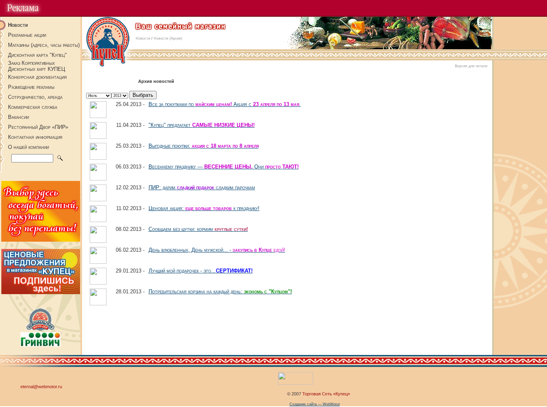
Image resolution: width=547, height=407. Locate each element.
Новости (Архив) (168, 38)
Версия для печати (471, 66)
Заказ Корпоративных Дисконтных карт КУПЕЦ (36, 66)
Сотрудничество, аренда (35, 97)
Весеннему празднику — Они (224, 167)
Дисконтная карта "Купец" (37, 55)
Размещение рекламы (31, 87)
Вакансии (18, 117)
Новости (143, 38)
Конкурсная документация (37, 77)
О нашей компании (28, 147)
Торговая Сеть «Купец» (326, 393)
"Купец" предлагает (202, 125)
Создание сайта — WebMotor (315, 404)
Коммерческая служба (32, 107)
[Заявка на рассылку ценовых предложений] (40, 292)
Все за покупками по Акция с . (225, 104)
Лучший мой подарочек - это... (201, 271)
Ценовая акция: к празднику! (204, 208)
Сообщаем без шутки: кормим (198, 229)
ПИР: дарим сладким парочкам (202, 187)
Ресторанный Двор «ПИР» (38, 127)
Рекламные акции (27, 35)
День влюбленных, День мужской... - (217, 250)
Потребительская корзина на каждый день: (220, 292)
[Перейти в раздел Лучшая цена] (40, 239)
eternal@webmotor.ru (41, 386)
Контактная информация (35, 137)
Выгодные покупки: (204, 146)
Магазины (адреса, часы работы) (44, 45)
